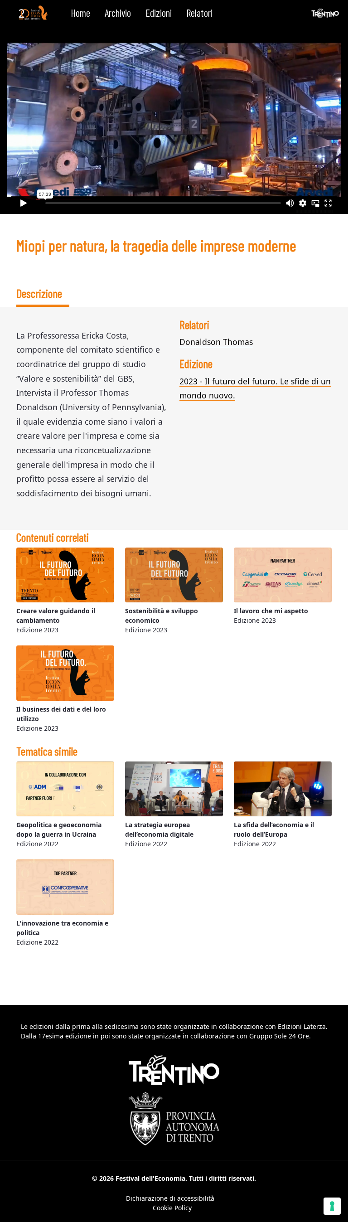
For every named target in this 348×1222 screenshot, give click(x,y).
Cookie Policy (172, 1207)
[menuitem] (80, 13)
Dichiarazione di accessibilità (170, 1198)
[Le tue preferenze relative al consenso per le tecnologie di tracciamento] (332, 1206)
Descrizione (39, 293)
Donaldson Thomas (216, 341)
